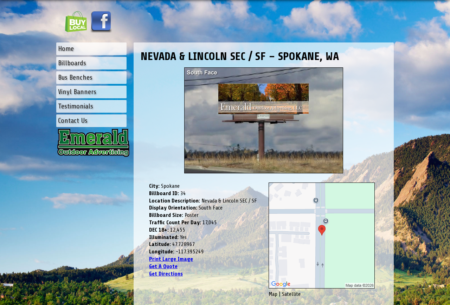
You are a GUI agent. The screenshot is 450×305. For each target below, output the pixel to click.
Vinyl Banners (77, 92)
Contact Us (73, 121)
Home (66, 49)
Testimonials (75, 106)
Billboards (72, 63)
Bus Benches (75, 77)
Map (273, 294)
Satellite (291, 294)
